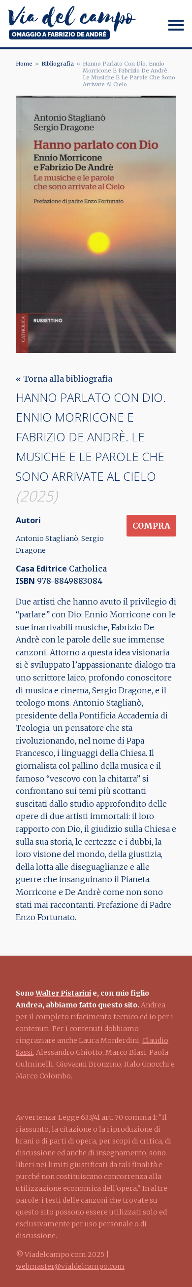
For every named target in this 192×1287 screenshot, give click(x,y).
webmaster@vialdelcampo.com (70, 1266)
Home (24, 63)
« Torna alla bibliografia (64, 379)
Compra (151, 526)
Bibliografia (57, 63)
